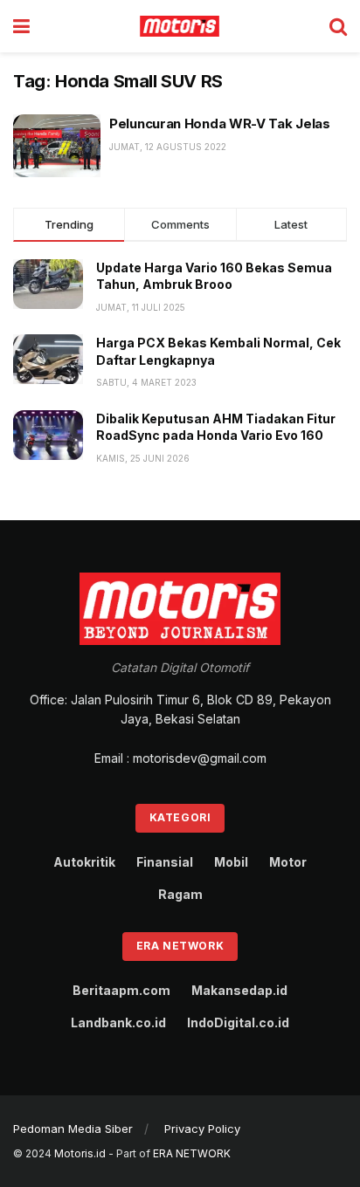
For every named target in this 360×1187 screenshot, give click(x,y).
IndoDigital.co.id (238, 1022)
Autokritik (84, 861)
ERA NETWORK (192, 1153)
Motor (288, 861)
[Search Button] (338, 26)
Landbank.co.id (118, 1022)
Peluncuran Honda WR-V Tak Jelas (219, 123)
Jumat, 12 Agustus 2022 (167, 146)
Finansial (164, 861)
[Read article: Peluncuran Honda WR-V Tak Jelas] (56, 145)
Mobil (231, 861)
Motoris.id (80, 1153)
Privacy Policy (202, 1129)
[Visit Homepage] (180, 26)
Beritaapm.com (121, 990)
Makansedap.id (239, 990)
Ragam (180, 894)
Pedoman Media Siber (73, 1129)
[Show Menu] (21, 26)
